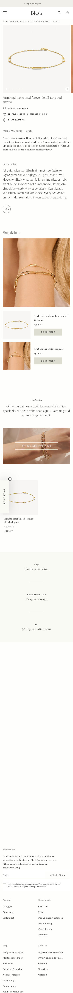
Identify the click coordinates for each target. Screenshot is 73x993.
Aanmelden (8, 912)
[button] (4, 496)
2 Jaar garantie (16, 120)
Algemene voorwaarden (50, 952)
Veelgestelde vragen (13, 952)
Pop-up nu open (28, 3)
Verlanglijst (8, 918)
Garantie (42, 963)
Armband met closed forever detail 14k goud (18, 520)
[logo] (36, 13)
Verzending (9, 980)
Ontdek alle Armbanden (36, 446)
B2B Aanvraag (45, 923)
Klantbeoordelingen (13, 958)
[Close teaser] (10, 479)
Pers (40, 912)
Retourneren (9, 986)
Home (5, 21)
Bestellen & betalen (13, 969)
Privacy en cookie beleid (50, 958)
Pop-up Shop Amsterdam (50, 918)
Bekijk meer (48, 332)
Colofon (42, 975)
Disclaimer (43, 969)
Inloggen (7, 906)
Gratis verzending (18, 108)
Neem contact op (11, 975)
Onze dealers (45, 929)
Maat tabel (8, 963)
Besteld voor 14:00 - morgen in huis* (28, 114)
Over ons (43, 906)
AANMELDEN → (58, 875)
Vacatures (43, 934)
